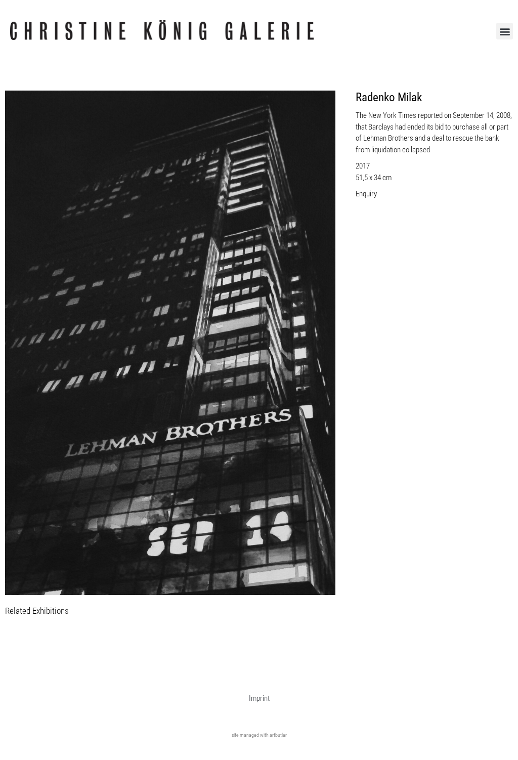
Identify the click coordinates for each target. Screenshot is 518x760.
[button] (504, 31)
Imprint (259, 698)
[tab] (37, 611)
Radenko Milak (389, 97)
